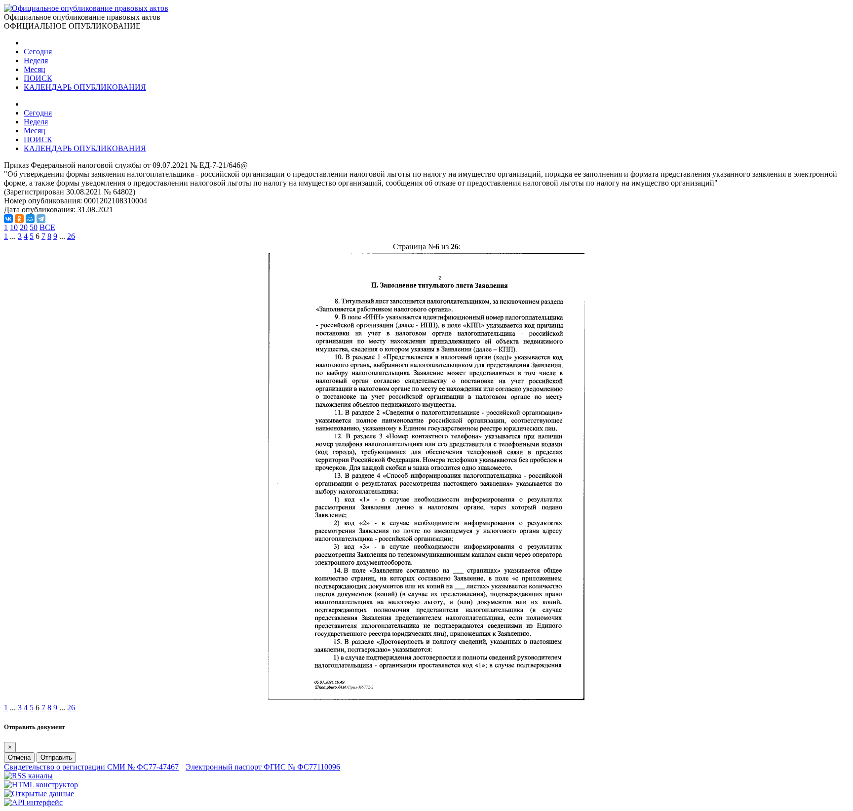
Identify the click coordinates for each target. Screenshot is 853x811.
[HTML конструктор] (41, 784)
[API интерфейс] (33, 802)
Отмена (19, 757)
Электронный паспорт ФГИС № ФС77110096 (263, 767)
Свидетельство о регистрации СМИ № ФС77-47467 (91, 767)
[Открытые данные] (39, 793)
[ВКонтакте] (8, 218)
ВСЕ (47, 227)
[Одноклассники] (19, 218)
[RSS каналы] (28, 776)
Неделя (36, 60)
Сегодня (38, 51)
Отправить (56, 757)
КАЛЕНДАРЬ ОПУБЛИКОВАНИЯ (85, 87)
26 (71, 236)
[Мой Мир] (30, 218)
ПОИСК (38, 78)
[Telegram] (41, 218)
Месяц (34, 69)
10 (14, 227)
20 (24, 227)
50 (34, 227)
